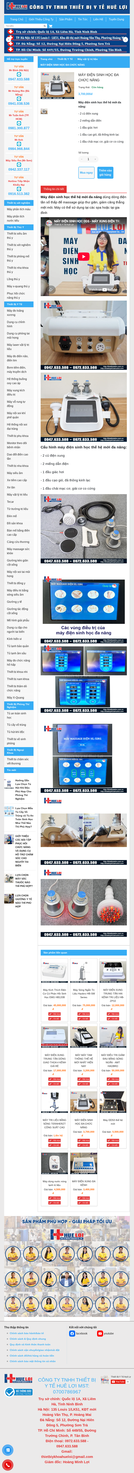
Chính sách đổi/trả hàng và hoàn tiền (32, 1355)
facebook (81, 1333)
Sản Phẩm (65, 19)
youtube (109, 1333)
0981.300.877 (18, 128)
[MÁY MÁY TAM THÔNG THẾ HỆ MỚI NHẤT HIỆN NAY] (83, 1038)
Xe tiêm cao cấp (17, 480)
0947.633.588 (18, 79)
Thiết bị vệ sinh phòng (16, 741)
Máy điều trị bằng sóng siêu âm (17, 592)
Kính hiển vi (14, 638)
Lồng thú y (13, 279)
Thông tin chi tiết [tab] (53, 189)
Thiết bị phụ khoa (17, 435)
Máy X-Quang (15, 697)
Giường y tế (14, 601)
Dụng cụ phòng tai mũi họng (18, 335)
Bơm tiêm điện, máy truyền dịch (17, 369)
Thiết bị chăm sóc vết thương (18, 761)
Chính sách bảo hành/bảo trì (27, 1333)
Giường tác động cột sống (17, 611)
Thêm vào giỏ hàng (105, 172)
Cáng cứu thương (18, 541)
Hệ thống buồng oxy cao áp (17, 381)
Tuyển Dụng (116, 19)
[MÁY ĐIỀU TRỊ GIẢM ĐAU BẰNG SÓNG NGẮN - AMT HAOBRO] (113, 1038)
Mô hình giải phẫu (18, 620)
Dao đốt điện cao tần (17, 456)
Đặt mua (56, 1014)
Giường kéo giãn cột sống (17, 562)
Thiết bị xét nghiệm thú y (19, 247)
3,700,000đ (85, 93)
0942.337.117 (18, 169)
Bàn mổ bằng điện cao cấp (18, 532)
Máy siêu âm (15, 473)
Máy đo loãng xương (15, 312)
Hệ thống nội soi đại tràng (17, 426)
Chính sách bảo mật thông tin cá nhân (33, 1361)
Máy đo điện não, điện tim (17, 358)
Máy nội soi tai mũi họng (18, 574)
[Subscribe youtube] (116, 1380)
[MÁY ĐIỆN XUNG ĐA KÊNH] (83, 1164)
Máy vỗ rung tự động (16, 403)
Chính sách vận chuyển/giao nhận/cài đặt (34, 1350)
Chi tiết (56, 1019)
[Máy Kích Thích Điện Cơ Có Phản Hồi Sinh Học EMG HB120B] (54, 973)
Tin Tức (83, 19)
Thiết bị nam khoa (18, 679)
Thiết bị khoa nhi (17, 671)
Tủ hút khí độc (15, 731)
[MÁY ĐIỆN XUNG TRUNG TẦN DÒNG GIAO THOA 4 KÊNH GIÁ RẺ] (54, 1038)
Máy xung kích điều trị (16, 392)
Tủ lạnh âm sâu (16, 653)
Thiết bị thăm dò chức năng (17, 688)
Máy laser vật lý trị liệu (18, 347)
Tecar (10, 501)
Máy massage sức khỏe (18, 551)
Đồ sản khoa (15, 523)
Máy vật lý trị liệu (17, 494)
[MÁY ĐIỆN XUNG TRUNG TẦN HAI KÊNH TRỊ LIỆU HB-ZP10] (113, 973)
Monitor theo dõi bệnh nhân (17, 445)
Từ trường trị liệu (17, 508)
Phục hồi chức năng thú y (16, 295)
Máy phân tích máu (18, 209)
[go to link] (67, 6)
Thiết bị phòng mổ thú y (18, 258)
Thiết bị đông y (16, 583)
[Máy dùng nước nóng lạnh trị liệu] (54, 1164)
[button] (50, 26)
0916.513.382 (18, 194)
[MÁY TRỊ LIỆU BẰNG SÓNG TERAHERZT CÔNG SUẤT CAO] (54, 1103)
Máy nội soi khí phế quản (16, 415)
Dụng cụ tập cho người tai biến (17, 629)
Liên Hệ (98, 19)
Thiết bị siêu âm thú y (17, 235)
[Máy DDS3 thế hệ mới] (113, 1103)
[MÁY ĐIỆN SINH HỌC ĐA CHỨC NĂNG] (83, 1103)
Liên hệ (58, 1135)
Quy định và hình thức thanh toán (30, 1344)
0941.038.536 (18, 103)
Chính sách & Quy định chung (28, 1338)
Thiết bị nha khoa (17, 465)
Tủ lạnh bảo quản (18, 646)
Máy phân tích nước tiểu (15, 218)
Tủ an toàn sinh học (16, 715)
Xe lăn (11, 487)
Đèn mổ (12, 516)
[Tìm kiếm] (45, 26)
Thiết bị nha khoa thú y (17, 269)
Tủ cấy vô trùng (16, 724)
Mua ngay (86, 172)
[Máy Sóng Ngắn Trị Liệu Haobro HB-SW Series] (83, 973)
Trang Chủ (16, 19)
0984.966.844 (18, 149)
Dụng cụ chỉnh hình (16, 324)
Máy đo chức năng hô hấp (18, 662)
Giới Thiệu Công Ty (41, 19)
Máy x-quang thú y (18, 286)
